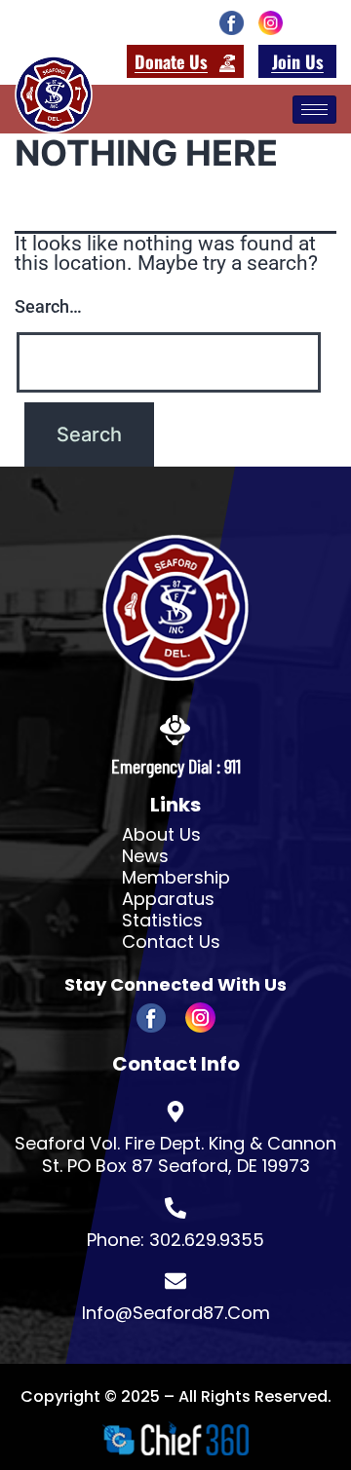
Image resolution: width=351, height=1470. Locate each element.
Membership (176, 877)
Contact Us (171, 942)
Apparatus (168, 899)
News (145, 856)
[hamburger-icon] (314, 109)
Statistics (162, 920)
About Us (161, 835)
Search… (48, 306)
